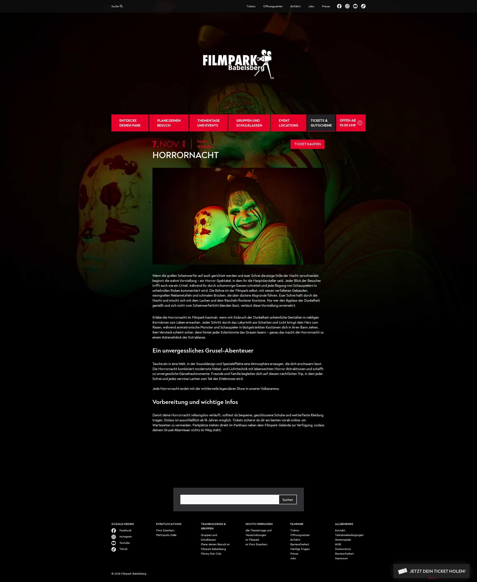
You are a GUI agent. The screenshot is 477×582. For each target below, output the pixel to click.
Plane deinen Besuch (169, 123)
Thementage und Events (208, 123)
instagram (349, 6)
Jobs (311, 6)
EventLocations (288, 123)
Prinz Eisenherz (165, 530)
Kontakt (340, 530)
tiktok (363, 6)
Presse (326, 6)
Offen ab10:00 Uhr (348, 123)
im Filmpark (252, 540)
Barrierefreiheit (299, 544)
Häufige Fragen (300, 549)
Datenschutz (343, 549)
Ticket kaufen (307, 144)
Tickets (251, 6)
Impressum (341, 558)
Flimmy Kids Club (211, 554)
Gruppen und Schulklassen (249, 123)
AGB (338, 544)
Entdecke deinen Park (129, 123)
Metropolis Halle (166, 535)
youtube (357, 6)
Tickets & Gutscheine (321, 123)
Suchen (287, 500)
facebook (341, 6)
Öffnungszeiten (273, 6)
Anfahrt (295, 6)
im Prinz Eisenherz (256, 544)
